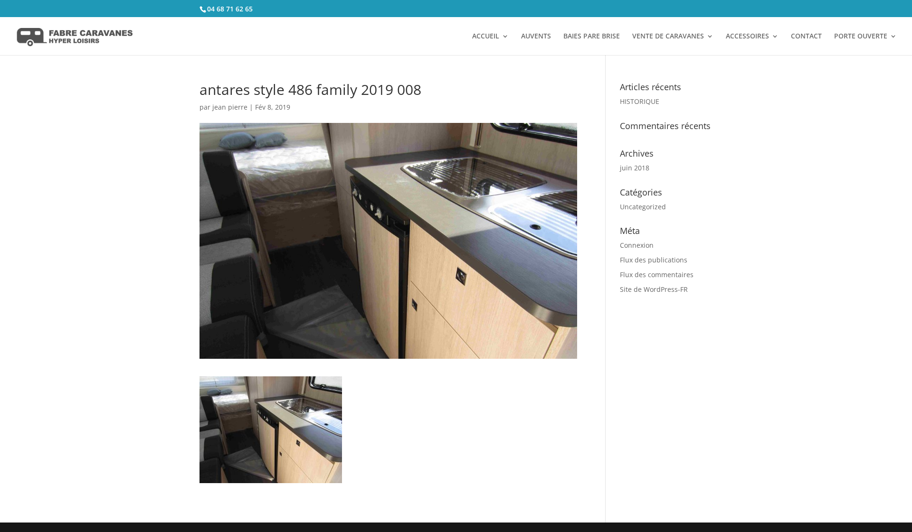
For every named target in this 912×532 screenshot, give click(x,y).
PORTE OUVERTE (860, 36)
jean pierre (229, 107)
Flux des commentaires (657, 274)
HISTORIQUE (639, 101)
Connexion (637, 245)
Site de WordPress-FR (654, 289)
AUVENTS (536, 36)
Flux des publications (653, 259)
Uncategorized (643, 206)
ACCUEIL (485, 36)
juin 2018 (634, 167)
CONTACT (806, 36)
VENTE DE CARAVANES (668, 36)
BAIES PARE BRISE (591, 36)
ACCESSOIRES (747, 36)
